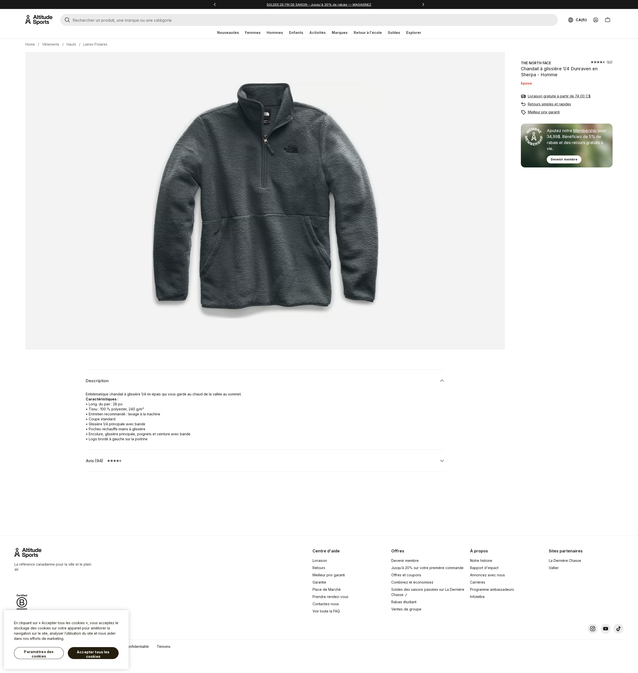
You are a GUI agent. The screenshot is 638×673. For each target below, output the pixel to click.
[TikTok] (619, 629)
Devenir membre (564, 159)
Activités (317, 32)
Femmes (253, 32)
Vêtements (50, 44)
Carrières (477, 582)
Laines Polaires (95, 44)
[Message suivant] (423, 4)
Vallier (554, 568)
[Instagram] (593, 629)
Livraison (320, 560)
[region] (66, 639)
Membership (585, 130)
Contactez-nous (326, 604)
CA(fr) (581, 20)
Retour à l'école (368, 32)
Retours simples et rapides (549, 104)
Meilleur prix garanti (544, 112)
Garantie (319, 582)
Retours (319, 568)
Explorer (413, 32)
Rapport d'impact (484, 568)
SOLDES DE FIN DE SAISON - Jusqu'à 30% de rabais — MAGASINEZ (319, 4)
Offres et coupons (406, 575)
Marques (340, 32)
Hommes (275, 32)
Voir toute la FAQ (326, 611)
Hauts (71, 44)
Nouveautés (228, 32)
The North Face (536, 63)
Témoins (163, 646)
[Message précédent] (214, 4)
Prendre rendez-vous (330, 597)
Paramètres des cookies (39, 654)
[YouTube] (606, 629)
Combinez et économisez (412, 582)
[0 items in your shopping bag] (608, 20)
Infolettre (477, 597)
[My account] (596, 20)
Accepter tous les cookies (93, 654)
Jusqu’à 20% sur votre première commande (427, 568)
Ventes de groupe (406, 609)
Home (30, 44)
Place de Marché (327, 589)
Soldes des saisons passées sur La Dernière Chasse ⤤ (427, 592)
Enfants (296, 32)
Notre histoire (481, 560)
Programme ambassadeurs (492, 589)
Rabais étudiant (403, 602)
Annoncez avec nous (487, 575)
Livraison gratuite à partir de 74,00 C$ (559, 96)
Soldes (394, 32)
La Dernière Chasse (565, 560)
